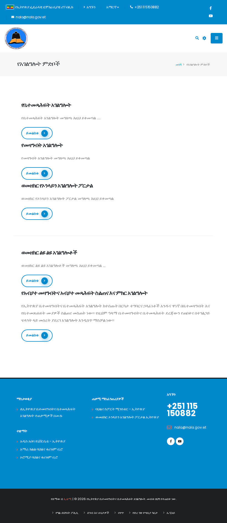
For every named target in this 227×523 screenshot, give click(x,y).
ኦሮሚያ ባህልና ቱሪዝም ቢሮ (39, 457)
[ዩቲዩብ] (211, 16)
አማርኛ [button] (111, 7)
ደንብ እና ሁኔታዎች (98, 513)
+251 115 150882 (182, 410)
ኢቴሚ (68, 499)
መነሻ (179, 64)
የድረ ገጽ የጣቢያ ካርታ (145, 513)
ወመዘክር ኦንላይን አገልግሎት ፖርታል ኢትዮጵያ (127, 417)
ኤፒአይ (171, 513)
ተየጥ (121, 513)
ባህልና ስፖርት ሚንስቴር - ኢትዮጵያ (120, 409)
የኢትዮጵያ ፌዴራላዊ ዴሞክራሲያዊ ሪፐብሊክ (44, 7)
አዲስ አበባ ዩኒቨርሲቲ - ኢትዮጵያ (42, 441)
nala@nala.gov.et (190, 427)
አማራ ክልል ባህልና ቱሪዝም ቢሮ (41, 449)
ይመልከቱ (32, 133)
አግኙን (91, 7)
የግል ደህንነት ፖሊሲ (67, 513)
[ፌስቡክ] (211, 8)
